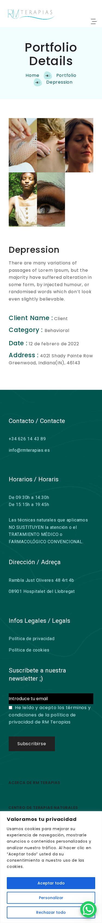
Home (32, 75)
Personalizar (51, 897)
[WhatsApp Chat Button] (88, 909)
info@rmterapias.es (29, 450)
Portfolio (66, 75)
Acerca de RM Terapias (34, 782)
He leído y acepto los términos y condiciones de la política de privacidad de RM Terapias (50, 714)
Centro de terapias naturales (43, 807)
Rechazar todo (51, 912)
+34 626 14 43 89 (27, 438)
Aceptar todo (51, 883)
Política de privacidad (32, 638)
